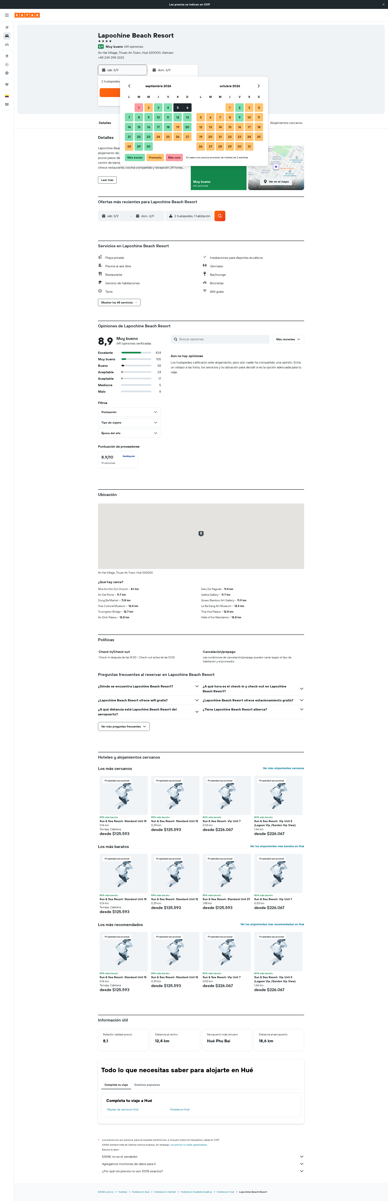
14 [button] (129, 127)
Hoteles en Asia (140, 1191)
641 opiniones (133, 46)
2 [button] (149, 108)
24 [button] (158, 137)
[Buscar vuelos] (7, 27)
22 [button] (139, 137)
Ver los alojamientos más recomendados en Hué (272, 924)
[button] (383, 4)
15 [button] (138, 127)
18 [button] (168, 127)
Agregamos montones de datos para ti (129, 1164)
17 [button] (158, 127)
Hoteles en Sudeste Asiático (196, 1191)
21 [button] (129, 137)
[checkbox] (118, 459)
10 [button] (158, 117)
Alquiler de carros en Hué (122, 1109)
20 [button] (187, 127)
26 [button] (177, 137)
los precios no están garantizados (189, 1144)
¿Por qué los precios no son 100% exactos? (132, 1171)
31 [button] (249, 146)
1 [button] (138, 108)
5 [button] (178, 108)
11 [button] (168, 117)
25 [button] (168, 137)
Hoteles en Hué (180, 1109)
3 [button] (158, 108)
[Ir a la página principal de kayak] (27, 15)
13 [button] (187, 117)
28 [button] (129, 146)
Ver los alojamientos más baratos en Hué (277, 846)
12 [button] (177, 117)
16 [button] (148, 127)
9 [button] (149, 117)
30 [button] (149, 146)
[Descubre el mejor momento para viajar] (7, 73)
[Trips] (7, 84)
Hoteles (122, 1191)
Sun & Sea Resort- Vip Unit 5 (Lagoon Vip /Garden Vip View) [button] (275, 823)
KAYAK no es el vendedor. (120, 1156)
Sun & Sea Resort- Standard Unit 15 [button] (123, 821)
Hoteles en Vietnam (165, 1191)
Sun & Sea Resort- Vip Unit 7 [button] (221, 821)
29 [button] (139, 146)
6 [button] (187, 108)
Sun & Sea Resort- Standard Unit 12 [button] (174, 821)
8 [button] (139, 117)
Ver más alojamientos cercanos (283, 768)
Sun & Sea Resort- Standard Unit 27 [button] (226, 899)
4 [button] (168, 108)
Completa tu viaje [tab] (116, 1085)
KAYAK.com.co (106, 1191)
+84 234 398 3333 (111, 57)
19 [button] (177, 127)
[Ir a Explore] (7, 56)
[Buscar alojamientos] (7, 36)
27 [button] (187, 137)
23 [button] (148, 137)
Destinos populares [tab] (147, 1085)
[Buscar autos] (7, 44)
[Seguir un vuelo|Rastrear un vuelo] (7, 64)
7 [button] (129, 117)
